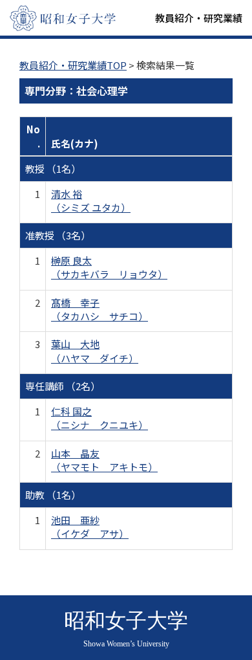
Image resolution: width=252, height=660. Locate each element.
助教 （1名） (53, 494)
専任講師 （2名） (62, 386)
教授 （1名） (53, 168)
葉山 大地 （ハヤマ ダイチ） (94, 350)
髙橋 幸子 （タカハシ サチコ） (99, 309)
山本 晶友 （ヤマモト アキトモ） (104, 460)
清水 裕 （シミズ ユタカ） (91, 200)
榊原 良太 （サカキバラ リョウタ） (109, 267)
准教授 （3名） (57, 235)
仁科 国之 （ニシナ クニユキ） (99, 418)
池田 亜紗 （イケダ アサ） (90, 526)
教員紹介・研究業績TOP (73, 65)
